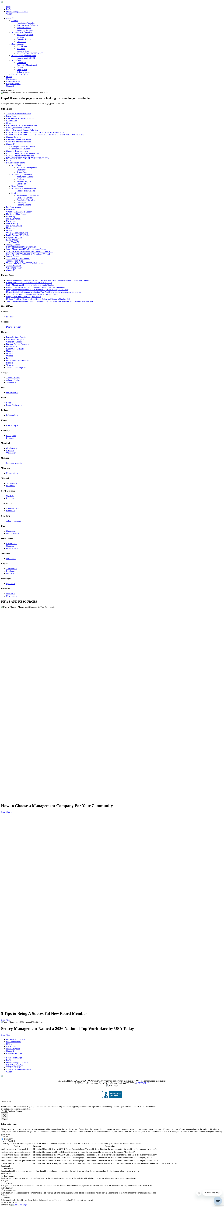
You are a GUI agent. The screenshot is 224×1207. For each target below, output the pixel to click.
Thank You (15, 242)
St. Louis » (10, 486)
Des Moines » (12, 392)
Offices (9, 77)
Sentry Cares (22, 69)
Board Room (22, 46)
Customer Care (23, 51)
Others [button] (3, 1195)
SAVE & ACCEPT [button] (9, 1202)
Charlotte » (10, 496)
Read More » (6, 812)
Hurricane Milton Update (16, 214)
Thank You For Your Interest (18, 258)
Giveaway (10, 209)
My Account (11, 79)
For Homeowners (13, 207)
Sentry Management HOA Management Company (26, 249)
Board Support (17, 44)
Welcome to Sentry (14, 268)
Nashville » (11, 558)
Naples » (9, 351)
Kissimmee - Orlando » (15, 349)
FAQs (8, 160)
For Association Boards (15, 163)
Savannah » (11, 382)
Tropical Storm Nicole (15, 261)
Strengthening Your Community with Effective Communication (32, 294)
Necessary (8, 1139)
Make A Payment (13, 81)
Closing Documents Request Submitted (22, 130)
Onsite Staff (21, 41)
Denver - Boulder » (14, 327)
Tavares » (10, 365)
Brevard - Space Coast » (16, 337)
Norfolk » (10, 573)
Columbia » (11, 546)
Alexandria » (11, 569)
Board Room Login (14, 1058)
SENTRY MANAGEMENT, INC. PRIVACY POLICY (29, 251)
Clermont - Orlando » (15, 342)
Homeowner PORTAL (26, 58)
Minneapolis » (12, 473)
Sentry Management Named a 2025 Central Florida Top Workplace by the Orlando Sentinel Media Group (49, 301)
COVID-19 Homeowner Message (20, 156)
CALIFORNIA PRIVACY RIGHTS (21, 118)
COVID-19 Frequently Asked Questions (22, 153)
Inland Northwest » (14, 405)
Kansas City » (12, 425)
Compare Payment (13, 137)
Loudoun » (10, 571)
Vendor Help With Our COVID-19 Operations (25, 263)
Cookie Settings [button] (8, 1111)
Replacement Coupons (20, 149)
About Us (10, 18)
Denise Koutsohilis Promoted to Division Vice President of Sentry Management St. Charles (43, 292)
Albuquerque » (12, 508)
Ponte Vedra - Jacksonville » (17, 360)
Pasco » (9, 358)
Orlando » (10, 356)
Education (21, 48)
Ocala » (9, 353)
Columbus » (11, 531)
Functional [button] (5, 1166)
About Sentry (16, 60)
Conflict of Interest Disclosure (18, 139)
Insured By (10, 216)
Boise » (9, 403)
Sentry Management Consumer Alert (21, 247)
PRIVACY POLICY (14, 1065)
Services (14, 20)
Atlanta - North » (13, 378)
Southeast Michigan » (15, 463)
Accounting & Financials (21, 32)
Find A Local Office (19, 74)
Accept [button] (19, 1111)
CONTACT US (142, 1083)
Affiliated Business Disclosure (18, 114)
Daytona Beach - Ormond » (17, 344)
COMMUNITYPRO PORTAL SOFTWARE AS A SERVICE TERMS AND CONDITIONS (45, 135)
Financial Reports (24, 39)
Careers (9, 14)
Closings (20, 37)
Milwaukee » (11, 596)
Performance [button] (6, 1173)
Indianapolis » (12, 415)
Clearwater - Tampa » (15, 339)
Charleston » (11, 544)
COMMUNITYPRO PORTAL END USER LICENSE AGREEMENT (36, 132)
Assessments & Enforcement (28, 25)
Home (8, 7)
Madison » (10, 594)
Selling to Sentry (23, 72)
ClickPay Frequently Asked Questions (21, 125)
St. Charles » (11, 483)
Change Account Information (23, 146)
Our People (21, 202)
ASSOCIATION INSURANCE (30, 53)
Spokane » (10, 583)
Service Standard (13, 256)
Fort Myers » (11, 346)
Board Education (13, 116)
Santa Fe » (10, 511)
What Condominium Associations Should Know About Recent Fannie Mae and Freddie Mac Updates (47, 280)
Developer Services (25, 30)
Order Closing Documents (17, 11)
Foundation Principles (25, 23)
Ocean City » (11, 453)
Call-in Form (11, 121)
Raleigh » (10, 498)
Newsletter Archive (14, 226)
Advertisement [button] (7, 1188)
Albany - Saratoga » (14, 521)
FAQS (9, 9)
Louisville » (11, 438)
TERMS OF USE (13, 1067)
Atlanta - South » (13, 380)
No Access (10, 228)
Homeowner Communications (23, 55)
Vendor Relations (24, 27)
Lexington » (11, 435)
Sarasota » (10, 363)
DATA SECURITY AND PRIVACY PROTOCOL (27, 158)
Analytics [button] (5, 1180)
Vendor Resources (13, 265)
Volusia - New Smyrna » (16, 367)
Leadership (21, 62)
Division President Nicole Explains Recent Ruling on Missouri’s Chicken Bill (38, 299)
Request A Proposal (14, 237)
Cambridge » (11, 448)
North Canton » (12, 533)
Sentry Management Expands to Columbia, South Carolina (30, 285)
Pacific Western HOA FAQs (17, 235)
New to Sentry (12, 223)
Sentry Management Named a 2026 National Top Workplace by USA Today (37, 290)
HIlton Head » (12, 548)
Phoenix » (10, 317)
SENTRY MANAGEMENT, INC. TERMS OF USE (28, 254)
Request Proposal (13, 84)
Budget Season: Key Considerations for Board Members (29, 283)
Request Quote (12, 240)
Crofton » (10, 450)
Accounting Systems (25, 34)
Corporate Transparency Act (17, 151)
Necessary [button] (5, 1136)
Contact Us (10, 86)
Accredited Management (27, 65)
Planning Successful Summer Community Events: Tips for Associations (35, 287)
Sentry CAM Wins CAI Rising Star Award (23, 297)
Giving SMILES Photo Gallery (19, 212)
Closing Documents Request (18, 128)
